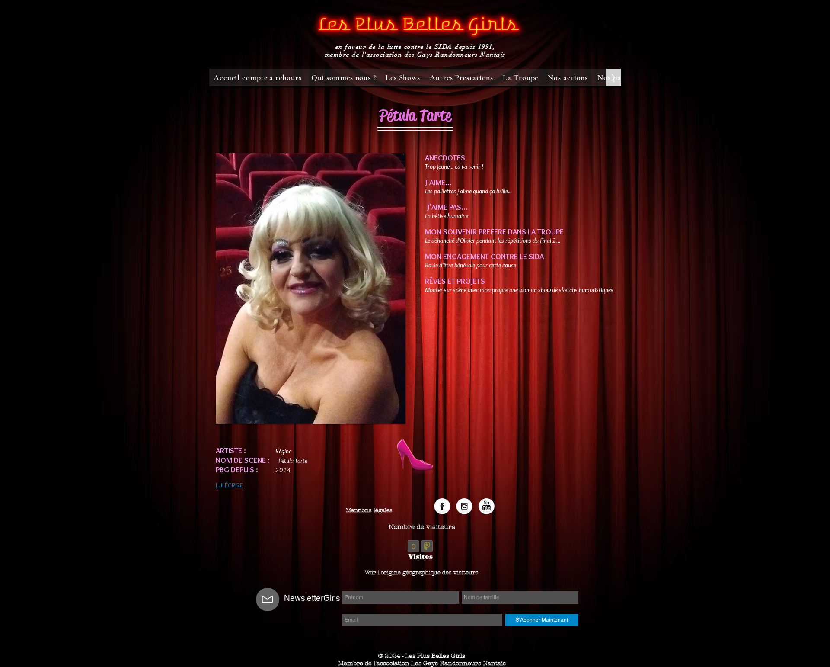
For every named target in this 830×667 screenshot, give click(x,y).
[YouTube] (486, 507)
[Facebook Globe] (442, 507)
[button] (422, 527)
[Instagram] (464, 507)
